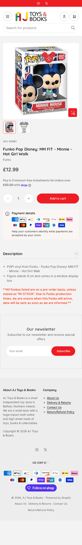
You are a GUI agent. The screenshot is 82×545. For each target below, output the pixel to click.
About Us (53, 398)
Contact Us (54, 407)
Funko (7, 159)
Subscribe (63, 351)
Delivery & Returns (59, 402)
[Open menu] (7, 16)
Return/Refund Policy (60, 412)
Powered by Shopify (58, 497)
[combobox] (41, 27)
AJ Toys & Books (32, 497)
